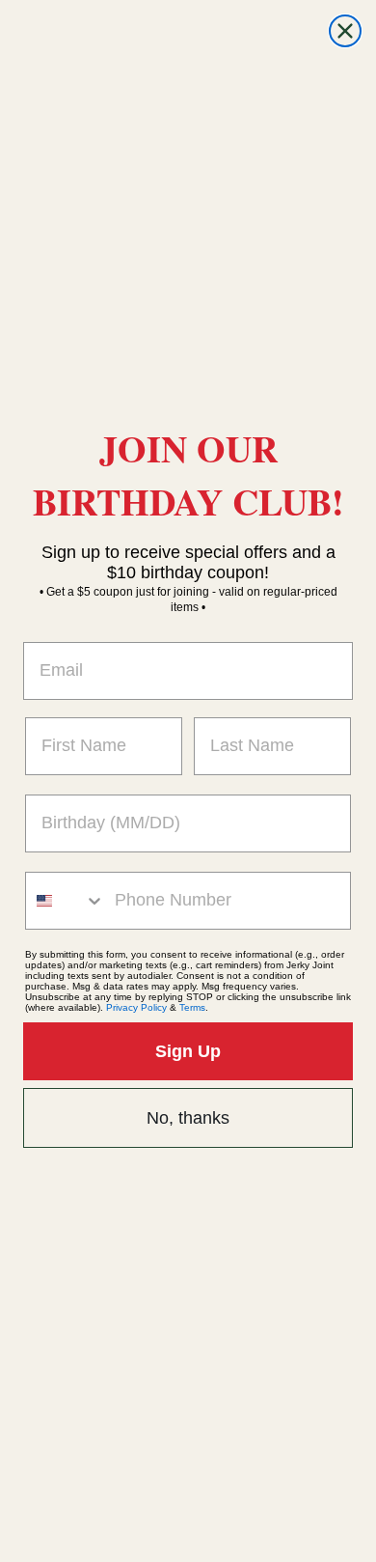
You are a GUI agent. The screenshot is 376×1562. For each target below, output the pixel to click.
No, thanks (188, 1118)
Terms (192, 1007)
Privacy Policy (136, 1007)
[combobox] (65, 901)
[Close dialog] (345, 30)
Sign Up (188, 1051)
